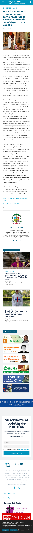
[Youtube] (19, 240)
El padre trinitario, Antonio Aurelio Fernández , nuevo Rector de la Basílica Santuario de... (16, 314)
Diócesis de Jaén (10, 8)
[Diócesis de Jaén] (16, 218)
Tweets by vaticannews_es (12, 498)
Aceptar (5, 530)
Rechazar (13, 530)
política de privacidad (23, 449)
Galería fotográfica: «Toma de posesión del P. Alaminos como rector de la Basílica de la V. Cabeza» (15, 201)
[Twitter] (16, 240)
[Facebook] (13, 240)
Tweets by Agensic (9, 493)
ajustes (15, 527)
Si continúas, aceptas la (17, 449)
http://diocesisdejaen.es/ (16, 230)
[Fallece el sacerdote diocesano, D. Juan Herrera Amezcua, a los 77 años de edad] (16, 260)
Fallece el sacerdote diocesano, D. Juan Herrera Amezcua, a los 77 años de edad (16, 276)
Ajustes (22, 530)
